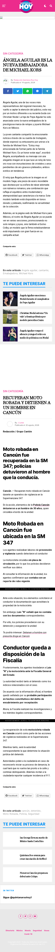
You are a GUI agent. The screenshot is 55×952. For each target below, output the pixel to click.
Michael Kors (26, 273)
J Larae (21, 423)
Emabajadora (10, 273)
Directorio (10, 930)
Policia (23, 814)
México (19, 930)
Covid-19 (28, 934)
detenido (36, 811)
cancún (25, 811)
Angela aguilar (29, 270)
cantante (43, 270)
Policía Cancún (41, 504)
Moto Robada (10, 814)
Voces (46, 930)
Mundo (28, 930)
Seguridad (33, 814)
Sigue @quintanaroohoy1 (17, 897)
